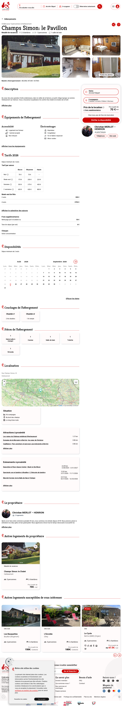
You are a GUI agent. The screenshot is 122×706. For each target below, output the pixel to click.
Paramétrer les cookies (20, 699)
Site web (112, 136)
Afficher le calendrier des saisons (15, 211)
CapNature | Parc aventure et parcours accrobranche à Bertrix (25, 444)
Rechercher (99, 6)
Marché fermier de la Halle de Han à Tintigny (19, 478)
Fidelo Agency (119, 697)
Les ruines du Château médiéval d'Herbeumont (20, 436)
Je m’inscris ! (70, 671)
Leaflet (60, 405)
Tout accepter (41, 699)
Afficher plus (7, 106)
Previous (6, 555)
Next (35, 555)
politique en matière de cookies (26, 690)
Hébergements (10, 19)
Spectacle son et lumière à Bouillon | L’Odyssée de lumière (24, 472)
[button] (40, 390)
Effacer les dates (72, 299)
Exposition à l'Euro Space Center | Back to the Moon (21, 467)
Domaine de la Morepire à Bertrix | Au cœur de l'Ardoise (23, 440)
